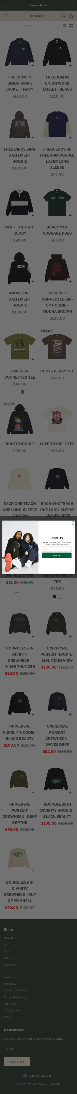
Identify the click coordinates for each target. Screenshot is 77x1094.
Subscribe (56, 555)
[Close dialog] (72, 523)
